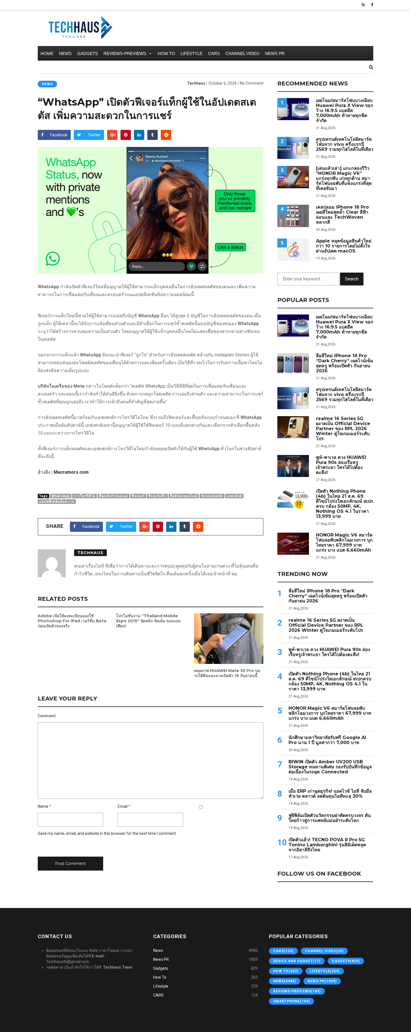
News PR (275, 53)
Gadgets (87, 53)
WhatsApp (60, 496)
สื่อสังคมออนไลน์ (183, 496)
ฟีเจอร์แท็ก (157, 496)
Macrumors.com (71, 472)
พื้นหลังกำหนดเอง (113, 496)
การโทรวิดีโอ (84, 496)
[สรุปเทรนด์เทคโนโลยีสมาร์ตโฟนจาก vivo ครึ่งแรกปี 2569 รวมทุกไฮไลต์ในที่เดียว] (293, 148)
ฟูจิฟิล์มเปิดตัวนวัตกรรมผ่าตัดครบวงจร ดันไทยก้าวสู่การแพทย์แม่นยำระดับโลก (330, 818)
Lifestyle (191, 53)
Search (351, 279)
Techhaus (196, 83)
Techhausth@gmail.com (67, 961)
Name (43, 806)
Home (47, 53)
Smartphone (291, 1001)
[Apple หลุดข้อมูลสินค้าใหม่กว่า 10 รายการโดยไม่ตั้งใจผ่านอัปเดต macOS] (293, 250)
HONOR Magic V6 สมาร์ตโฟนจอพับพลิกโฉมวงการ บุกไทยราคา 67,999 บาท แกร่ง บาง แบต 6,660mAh (344, 543)
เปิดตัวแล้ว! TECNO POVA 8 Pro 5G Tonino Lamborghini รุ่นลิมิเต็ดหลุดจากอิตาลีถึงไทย (327, 844)
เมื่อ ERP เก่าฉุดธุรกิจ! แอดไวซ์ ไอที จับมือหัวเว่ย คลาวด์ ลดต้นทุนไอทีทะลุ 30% (330, 794)
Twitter (94, 135)
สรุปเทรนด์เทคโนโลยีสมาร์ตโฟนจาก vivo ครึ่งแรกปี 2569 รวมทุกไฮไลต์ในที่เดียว (344, 144)
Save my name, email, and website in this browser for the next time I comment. (107, 833)
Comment (47, 716)
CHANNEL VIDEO (242, 53)
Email (122, 806)
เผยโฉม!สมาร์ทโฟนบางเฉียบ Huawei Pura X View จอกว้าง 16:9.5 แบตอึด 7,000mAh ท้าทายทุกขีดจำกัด (344, 110)
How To (166, 53)
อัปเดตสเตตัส (212, 496)
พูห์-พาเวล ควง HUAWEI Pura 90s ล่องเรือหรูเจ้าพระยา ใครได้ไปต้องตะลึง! (341, 465)
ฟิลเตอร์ (138, 496)
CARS (214, 53)
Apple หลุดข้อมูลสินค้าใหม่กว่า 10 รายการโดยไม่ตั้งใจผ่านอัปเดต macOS (344, 246)
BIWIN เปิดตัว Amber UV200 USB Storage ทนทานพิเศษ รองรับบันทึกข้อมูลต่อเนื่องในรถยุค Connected (330, 766)
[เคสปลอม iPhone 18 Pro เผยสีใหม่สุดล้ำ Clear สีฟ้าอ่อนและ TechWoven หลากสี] (293, 216)
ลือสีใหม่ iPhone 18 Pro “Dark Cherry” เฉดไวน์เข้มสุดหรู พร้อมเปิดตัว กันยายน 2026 (344, 363)
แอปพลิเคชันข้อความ (56, 502)
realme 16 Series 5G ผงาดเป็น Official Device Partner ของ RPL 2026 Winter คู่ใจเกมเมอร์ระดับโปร (343, 428)
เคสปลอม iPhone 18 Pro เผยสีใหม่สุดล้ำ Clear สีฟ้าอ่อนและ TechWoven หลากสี (342, 215)
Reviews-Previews (124, 53)
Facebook (58, 135)
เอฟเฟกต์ (234, 496)
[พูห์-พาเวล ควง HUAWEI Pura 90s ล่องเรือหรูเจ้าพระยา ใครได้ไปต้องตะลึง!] (293, 466)
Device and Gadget (296, 961)
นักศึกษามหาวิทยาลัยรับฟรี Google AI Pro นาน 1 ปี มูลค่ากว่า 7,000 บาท (327, 740)
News (65, 53)
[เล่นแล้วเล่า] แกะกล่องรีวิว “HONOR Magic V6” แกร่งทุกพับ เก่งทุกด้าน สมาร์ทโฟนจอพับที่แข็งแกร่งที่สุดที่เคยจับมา (344, 178)
